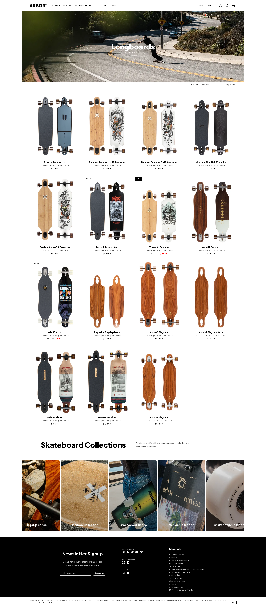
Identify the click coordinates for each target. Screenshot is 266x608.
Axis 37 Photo (54, 417)
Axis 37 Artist (54, 332)
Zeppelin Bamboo (159, 247)
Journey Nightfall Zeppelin (211, 162)
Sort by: (194, 84)
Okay (233, 602)
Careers (172, 584)
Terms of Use (174, 566)
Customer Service (176, 555)
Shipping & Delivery (177, 581)
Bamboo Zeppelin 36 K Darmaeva (159, 162)
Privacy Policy (48, 603)
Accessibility (174, 575)
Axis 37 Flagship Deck (211, 332)
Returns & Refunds (176, 563)
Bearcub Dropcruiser (106, 247)
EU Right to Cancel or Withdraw (182, 590)
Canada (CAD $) (205, 5)
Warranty (173, 558)
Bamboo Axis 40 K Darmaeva (55, 247)
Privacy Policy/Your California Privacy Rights (187, 569)
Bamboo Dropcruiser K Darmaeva (107, 162)
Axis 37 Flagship (159, 417)
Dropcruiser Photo (107, 417)
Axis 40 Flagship (159, 332)
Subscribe (99, 573)
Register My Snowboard (179, 561)
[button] (62, 5)
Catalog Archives (176, 587)
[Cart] (233, 5)
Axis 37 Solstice (211, 247)
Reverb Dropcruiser (55, 162)
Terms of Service (176, 578)
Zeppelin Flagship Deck (107, 332)
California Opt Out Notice (179, 572)
